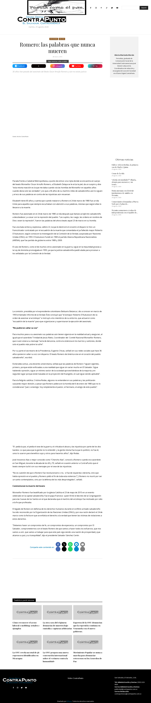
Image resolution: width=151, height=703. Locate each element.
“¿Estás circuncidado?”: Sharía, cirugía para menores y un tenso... (124, 182)
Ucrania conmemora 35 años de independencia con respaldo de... (125, 211)
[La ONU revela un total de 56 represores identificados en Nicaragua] (27, 642)
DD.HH (62, 39)
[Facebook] (91, 8)
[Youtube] (117, 8)
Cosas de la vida (118, 173)
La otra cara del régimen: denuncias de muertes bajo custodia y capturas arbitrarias (57, 626)
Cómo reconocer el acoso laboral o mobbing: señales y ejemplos (26, 626)
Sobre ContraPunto (75, 678)
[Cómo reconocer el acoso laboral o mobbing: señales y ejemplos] (27, 612)
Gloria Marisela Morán (124, 55)
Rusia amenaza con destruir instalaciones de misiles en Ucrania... (123, 192)
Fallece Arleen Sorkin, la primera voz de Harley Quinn (125, 166)
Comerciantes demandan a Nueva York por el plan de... (125, 202)
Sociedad (53, 39)
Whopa (69, 701)
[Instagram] (96, 8)
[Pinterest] (101, 8)
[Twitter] (112, 8)
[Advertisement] (57, 157)
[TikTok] (107, 8)
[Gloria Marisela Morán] (124, 44)
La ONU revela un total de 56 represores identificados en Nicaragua (26, 656)
